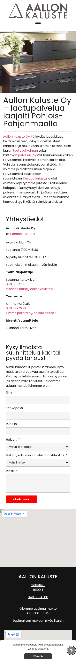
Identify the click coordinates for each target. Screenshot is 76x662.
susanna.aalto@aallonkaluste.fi (29, 289)
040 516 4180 (15, 284)
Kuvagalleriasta (35, 178)
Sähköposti (14, 408)
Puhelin (11, 424)
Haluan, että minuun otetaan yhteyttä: (35, 455)
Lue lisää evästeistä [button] (38, 648)
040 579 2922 (16, 308)
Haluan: (12, 440)
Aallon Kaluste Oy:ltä (18, 136)
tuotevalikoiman (25, 150)
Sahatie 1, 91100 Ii (22, 234)
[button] (38, 23)
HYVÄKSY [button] (38, 656)
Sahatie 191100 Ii (38, 587)
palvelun (24, 155)
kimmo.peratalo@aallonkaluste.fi (31, 313)
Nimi (9, 393)
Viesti (10, 471)
